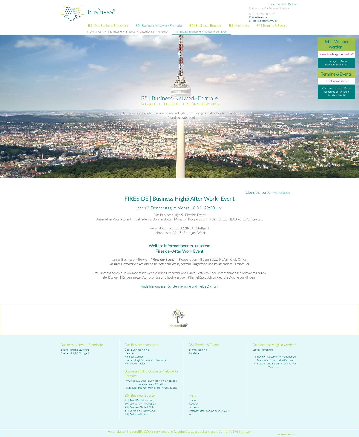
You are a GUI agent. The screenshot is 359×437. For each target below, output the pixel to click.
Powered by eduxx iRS (286, 434)
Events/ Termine (198, 349)
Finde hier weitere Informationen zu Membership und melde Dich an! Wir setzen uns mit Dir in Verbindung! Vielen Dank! (275, 362)
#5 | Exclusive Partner (137, 414)
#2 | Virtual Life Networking (140, 403)
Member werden (134, 356)
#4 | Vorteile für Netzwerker (141, 410)
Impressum (195, 407)
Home (192, 400)
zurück (266, 192)
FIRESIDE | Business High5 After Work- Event (151, 387)
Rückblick (194, 353)
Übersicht (253, 192)
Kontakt (193, 403)
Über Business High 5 (137, 349)
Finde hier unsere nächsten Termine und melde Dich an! (179, 286)
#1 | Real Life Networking (139, 400)
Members (130, 353)
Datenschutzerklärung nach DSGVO (209, 410)
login (191, 414)
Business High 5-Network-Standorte (145, 360)
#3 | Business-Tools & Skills (139, 407)
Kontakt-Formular (135, 363)
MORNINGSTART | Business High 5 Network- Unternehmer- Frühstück (152, 382)
